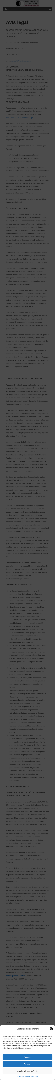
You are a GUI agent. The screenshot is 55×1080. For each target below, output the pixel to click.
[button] (51, 1029)
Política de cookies (23, 1076)
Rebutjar (27, 1064)
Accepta (27, 1057)
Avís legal (34, 1076)
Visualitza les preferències (27, 1071)
